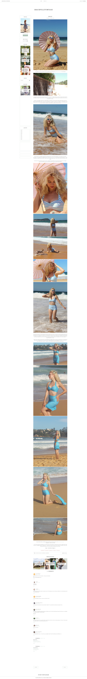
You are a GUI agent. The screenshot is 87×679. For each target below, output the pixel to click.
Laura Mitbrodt (38, 573)
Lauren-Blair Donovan (39, 602)
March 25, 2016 (38, 582)
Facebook (46, 550)
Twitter (54, 550)
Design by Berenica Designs (47, 677)
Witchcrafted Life (38, 609)
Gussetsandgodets (38, 596)
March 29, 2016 (38, 632)
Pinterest (58, 550)
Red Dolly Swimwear (58, 71)
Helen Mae (37, 625)
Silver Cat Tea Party (39, 631)
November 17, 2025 (42, 638)
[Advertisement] (25, 111)
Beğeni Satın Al (35, 640)
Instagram (42, 550)
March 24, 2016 (38, 574)
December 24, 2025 (42, 646)
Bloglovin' (51, 550)
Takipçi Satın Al (35, 648)
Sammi (37, 581)
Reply (34, 593)
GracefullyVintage (43, 10)
